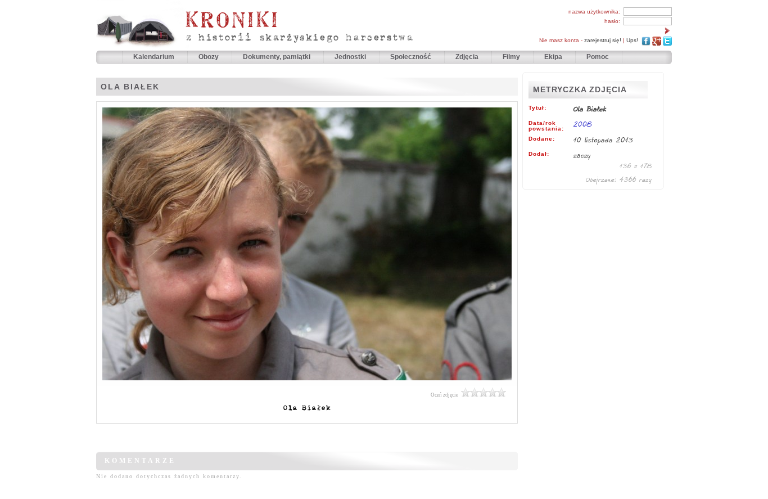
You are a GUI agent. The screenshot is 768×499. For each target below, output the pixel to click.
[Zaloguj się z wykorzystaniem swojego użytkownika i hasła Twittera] (667, 40)
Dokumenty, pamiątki (277, 57)
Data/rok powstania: (546, 126)
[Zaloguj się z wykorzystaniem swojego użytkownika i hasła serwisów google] (656, 40)
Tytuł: (537, 108)
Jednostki (351, 57)
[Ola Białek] (307, 383)
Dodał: (538, 154)
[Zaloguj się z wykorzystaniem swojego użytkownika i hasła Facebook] (645, 40)
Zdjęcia (467, 57)
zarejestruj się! (602, 40)
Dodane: (541, 139)
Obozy (209, 57)
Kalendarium (154, 57)
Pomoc (597, 57)
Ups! (632, 40)
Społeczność (411, 57)
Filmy (511, 57)
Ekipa (553, 57)
